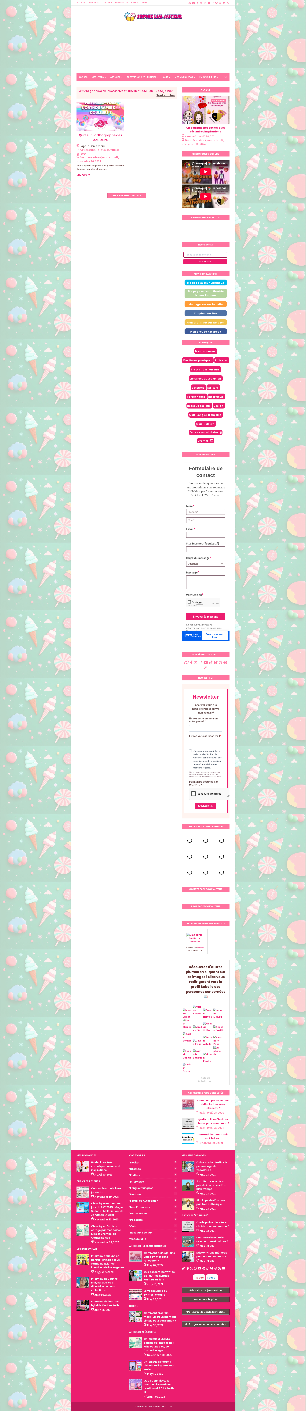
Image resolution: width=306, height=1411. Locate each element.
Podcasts (221, 360)
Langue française (153, 1188)
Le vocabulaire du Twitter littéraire (155, 1293)
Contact (107, 2)
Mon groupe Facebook (205, 331)
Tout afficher (166, 95)
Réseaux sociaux (199, 406)
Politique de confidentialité (206, 1312)
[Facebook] (188, 1268)
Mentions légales (205, 1299)
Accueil (80, 2)
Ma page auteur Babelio (206, 304)
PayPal (135, 2)
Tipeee (199, 1277)
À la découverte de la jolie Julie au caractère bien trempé (211, 1185)
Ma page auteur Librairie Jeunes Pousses (206, 293)
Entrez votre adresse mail (204, 736)
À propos (93, 2)
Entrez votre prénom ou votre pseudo (203, 720)
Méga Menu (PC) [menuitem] (184, 77)
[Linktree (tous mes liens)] (189, 1)
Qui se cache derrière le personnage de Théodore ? (211, 1166)
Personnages (196, 396)
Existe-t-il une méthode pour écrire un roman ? (211, 1254)
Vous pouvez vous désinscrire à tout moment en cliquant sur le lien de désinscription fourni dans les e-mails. (205, 774)
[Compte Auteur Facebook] (197, 1)
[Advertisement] (152, 44)
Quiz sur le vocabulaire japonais (106, 1190)
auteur (200, 947)
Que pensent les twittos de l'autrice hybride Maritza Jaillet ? (159, 1275)
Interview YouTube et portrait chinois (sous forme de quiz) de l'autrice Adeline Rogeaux (107, 1261)
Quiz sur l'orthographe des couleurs (100, 137)
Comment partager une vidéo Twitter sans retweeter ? (213, 1104)
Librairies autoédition (205, 378)
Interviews (216, 396)
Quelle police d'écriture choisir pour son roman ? (213, 1121)
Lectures (198, 387)
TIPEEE (145, 2)
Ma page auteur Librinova (205, 282)
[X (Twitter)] (201, 1)
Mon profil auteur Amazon (206, 322)
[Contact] (193, 1)
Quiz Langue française (205, 415)
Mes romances (205, 351)
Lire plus (81, 174)
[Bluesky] (216, 1)
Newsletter (121, 2)
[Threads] (220, 1)
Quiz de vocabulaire (204, 432)
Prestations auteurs (205, 369)
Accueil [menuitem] (83, 77)
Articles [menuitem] (115, 77)
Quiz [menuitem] (165, 77)
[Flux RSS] (227, 1)
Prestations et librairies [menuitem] (142, 77)
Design (218, 406)
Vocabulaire (153, 1239)
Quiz (153, 1226)
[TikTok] (212, 1)
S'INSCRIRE (205, 806)
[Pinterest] (224, 1)
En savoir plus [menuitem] (207, 77)
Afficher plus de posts (126, 195)
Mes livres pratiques (197, 360)
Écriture (213, 387)
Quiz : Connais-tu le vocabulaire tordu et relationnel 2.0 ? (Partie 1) (159, 1386)
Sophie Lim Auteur (92, 146)
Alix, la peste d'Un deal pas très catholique (210, 1202)
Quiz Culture (205, 424)
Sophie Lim (194, 938)
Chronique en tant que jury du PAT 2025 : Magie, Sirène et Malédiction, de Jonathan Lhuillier (107, 1209)
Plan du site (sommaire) (206, 1290)
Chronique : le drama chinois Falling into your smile (159, 1365)
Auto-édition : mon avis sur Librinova (213, 1136)
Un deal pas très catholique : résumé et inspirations (205, 129)
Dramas (203, 440)
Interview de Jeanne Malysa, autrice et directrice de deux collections (104, 1284)
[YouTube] (208, 1)
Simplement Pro (205, 313)
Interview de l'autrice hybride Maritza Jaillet (105, 1303)
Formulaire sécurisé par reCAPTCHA (203, 783)
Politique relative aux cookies (205, 1324)
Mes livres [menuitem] (98, 77)
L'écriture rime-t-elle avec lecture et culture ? (212, 1239)
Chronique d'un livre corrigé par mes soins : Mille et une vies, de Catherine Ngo (106, 1232)
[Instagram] (205, 1)
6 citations (194, 941)
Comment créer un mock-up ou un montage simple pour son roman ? (160, 1316)
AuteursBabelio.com (205, 1079)
